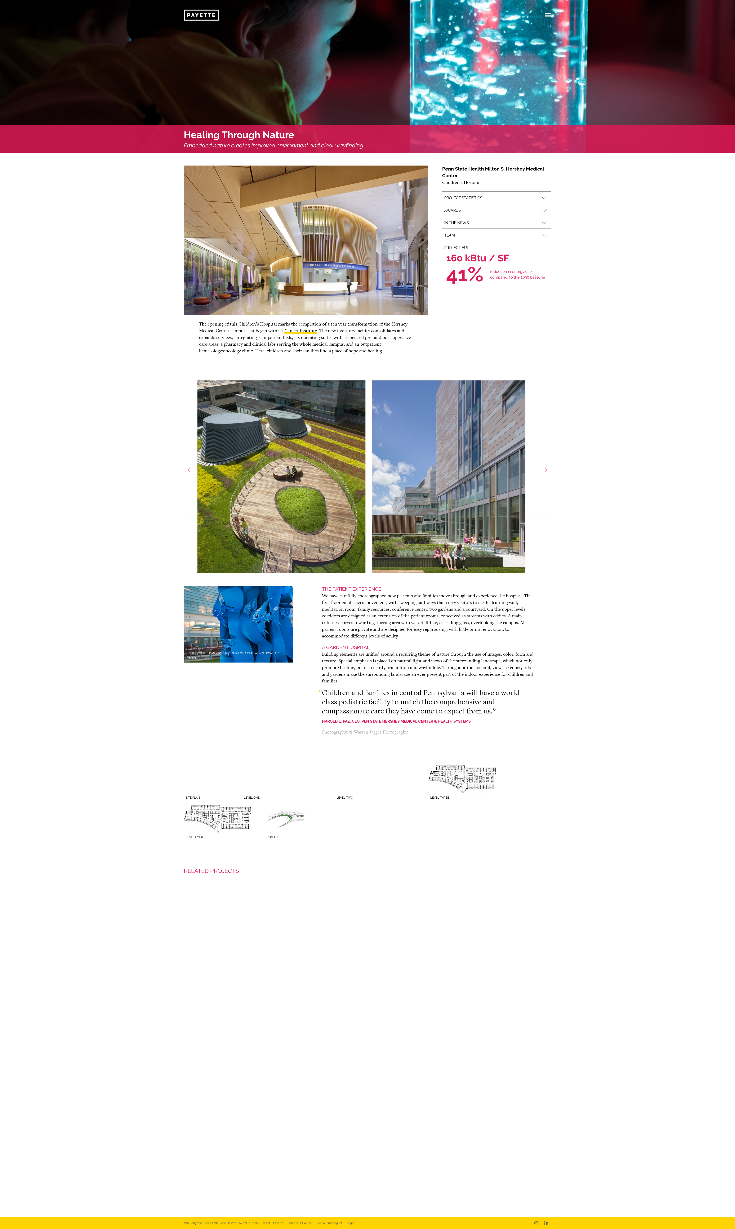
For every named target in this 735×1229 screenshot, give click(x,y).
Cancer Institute (300, 330)
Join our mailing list (329, 1223)
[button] (496, 198)
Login (350, 1223)
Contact (307, 1223)
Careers (293, 1223)
